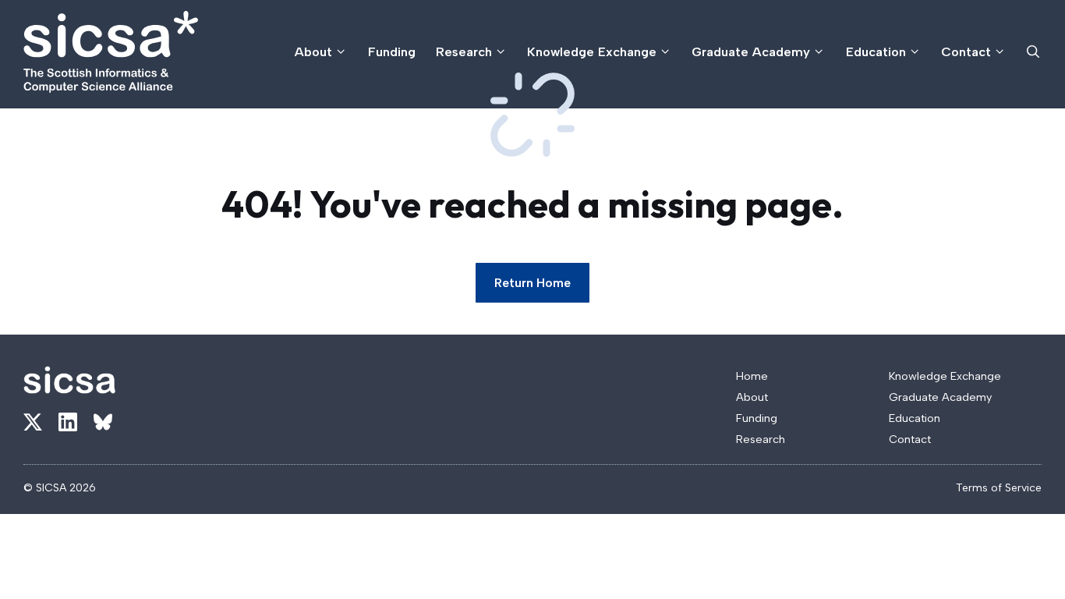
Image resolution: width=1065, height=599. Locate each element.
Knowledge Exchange (591, 51)
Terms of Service (999, 487)
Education (876, 51)
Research (464, 51)
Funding (392, 51)
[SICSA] (110, 52)
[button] (1033, 52)
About (313, 51)
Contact (966, 51)
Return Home (532, 282)
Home (752, 376)
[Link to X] (32, 422)
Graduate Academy (751, 51)
